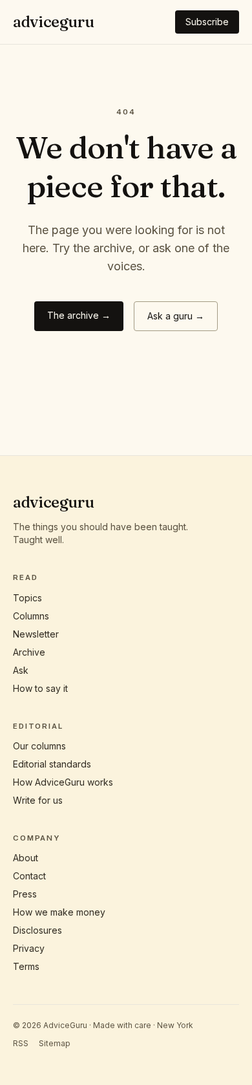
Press (25, 893)
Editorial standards (52, 763)
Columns (31, 615)
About (25, 857)
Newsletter (36, 633)
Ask (20, 670)
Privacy (29, 948)
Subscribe (207, 21)
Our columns (39, 745)
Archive (29, 652)
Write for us (38, 800)
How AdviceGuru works (63, 782)
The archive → (78, 315)
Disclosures (37, 930)
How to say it (40, 688)
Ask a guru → (175, 315)
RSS (20, 1043)
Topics (27, 597)
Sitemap (54, 1043)
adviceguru (53, 21)
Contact (29, 875)
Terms (26, 966)
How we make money (59, 912)
